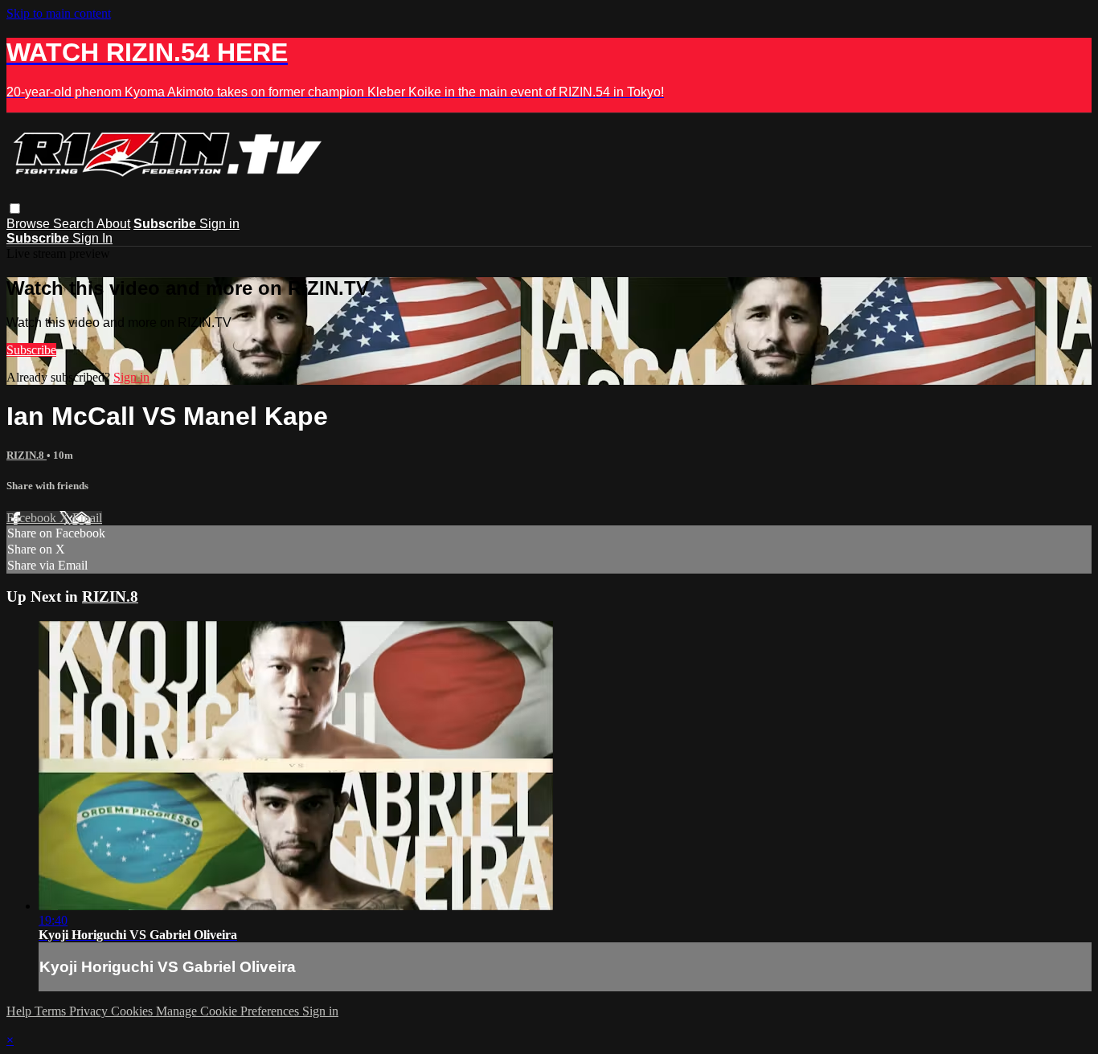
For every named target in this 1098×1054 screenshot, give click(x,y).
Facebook (32, 518)
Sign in (219, 224)
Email (87, 518)
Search (74, 224)
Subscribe (31, 350)
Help (20, 1011)
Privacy (90, 1011)
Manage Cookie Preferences (229, 1011)
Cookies (133, 1011)
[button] (15, 208)
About (113, 224)
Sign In (92, 238)
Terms (52, 1011)
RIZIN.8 (26, 455)
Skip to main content (58, 13)
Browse (29, 224)
